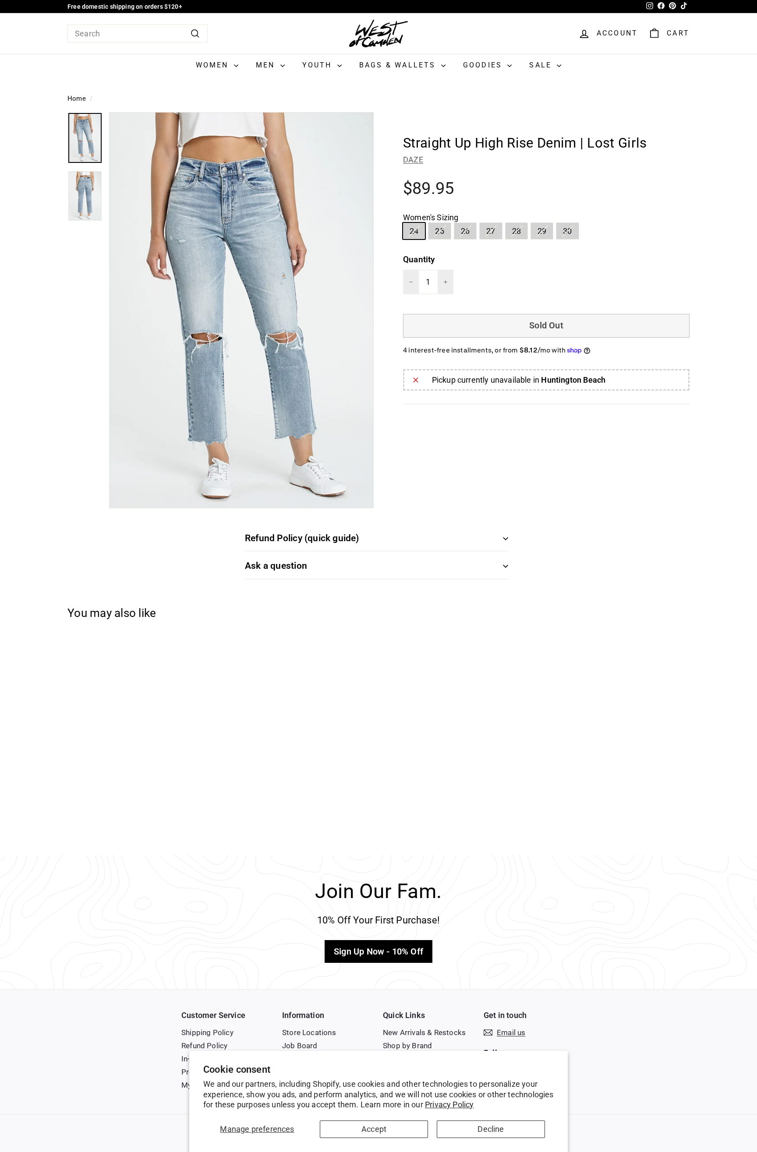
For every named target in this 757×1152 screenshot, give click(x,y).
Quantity (419, 259)
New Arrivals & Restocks (424, 1032)
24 (417, 232)
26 (468, 232)
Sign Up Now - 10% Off (378, 951)
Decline (491, 1129)
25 (442, 232)
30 (570, 232)
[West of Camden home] (378, 33)
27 (494, 232)
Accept (373, 1129)
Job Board (300, 1045)
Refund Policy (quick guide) (302, 538)
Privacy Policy (449, 1104)
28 (519, 232)
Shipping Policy (207, 1032)
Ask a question (276, 565)
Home (76, 98)
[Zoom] (241, 310)
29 (545, 232)
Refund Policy (204, 1045)
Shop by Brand (407, 1045)
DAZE (413, 159)
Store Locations (309, 1032)
